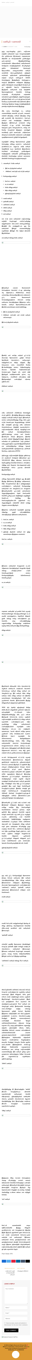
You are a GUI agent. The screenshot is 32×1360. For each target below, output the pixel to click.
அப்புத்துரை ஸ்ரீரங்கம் (22, 1271)
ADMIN (5, 46)
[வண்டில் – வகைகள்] (16, 37)
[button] (3, 1356)
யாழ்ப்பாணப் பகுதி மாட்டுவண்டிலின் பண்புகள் (10, 1272)
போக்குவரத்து (27, 46)
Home (3, 2)
